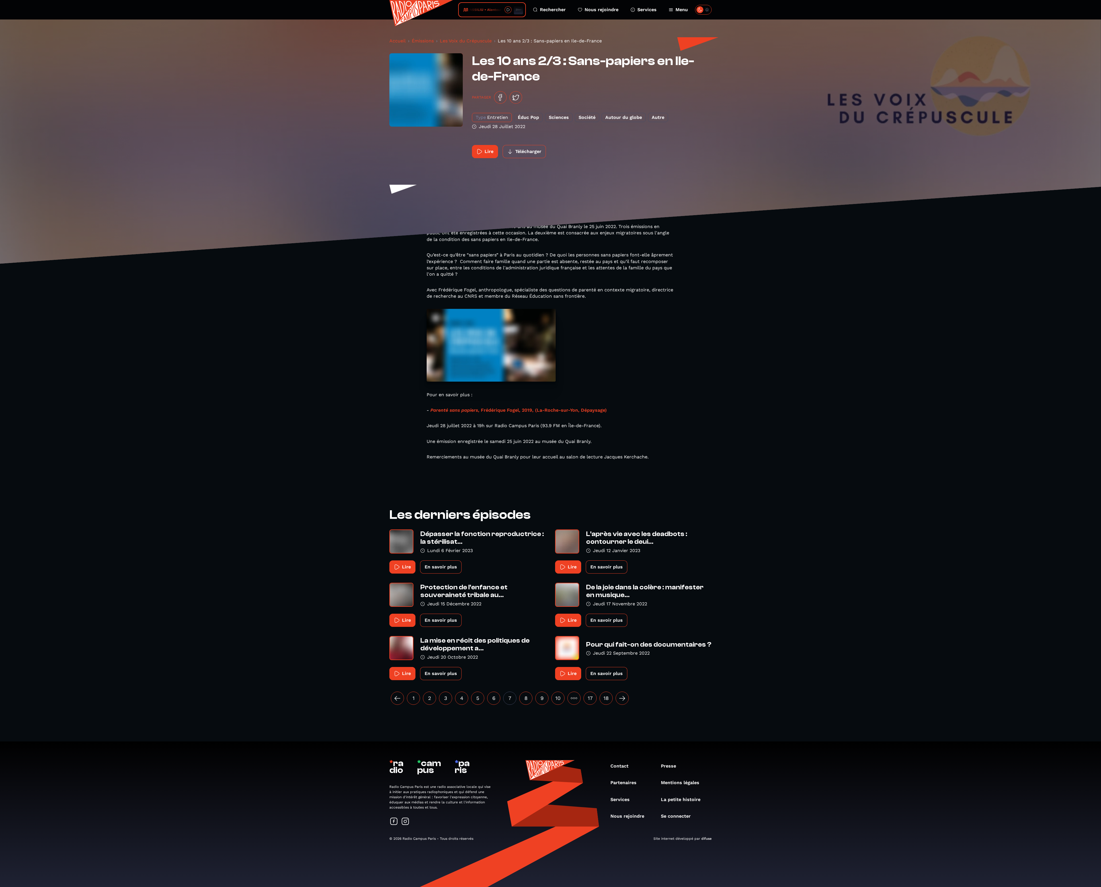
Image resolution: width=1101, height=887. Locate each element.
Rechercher (553, 9)
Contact (619, 766)
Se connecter (676, 816)
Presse (668, 766)
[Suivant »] (622, 698)
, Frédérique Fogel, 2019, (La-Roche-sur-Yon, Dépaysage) (518, 410)
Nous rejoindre (601, 9)
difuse (706, 839)
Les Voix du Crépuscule (466, 41)
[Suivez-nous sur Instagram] (405, 822)
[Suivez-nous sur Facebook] (394, 822)
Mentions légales (680, 782)
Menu (682, 9)
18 (606, 698)
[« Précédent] (397, 698)
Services (647, 9)
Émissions (423, 41)
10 (558, 698)
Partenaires (623, 782)
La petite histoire (680, 799)
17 (590, 698)
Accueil (397, 41)
